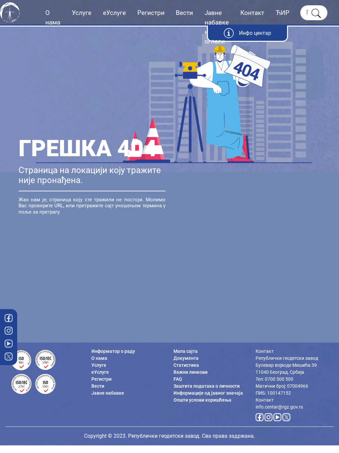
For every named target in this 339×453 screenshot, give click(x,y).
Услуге (81, 13)
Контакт (252, 13)
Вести (184, 13)
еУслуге (114, 13)
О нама (52, 17)
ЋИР (282, 13)
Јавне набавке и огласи (217, 27)
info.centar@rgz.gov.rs (279, 407)
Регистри (151, 13)
